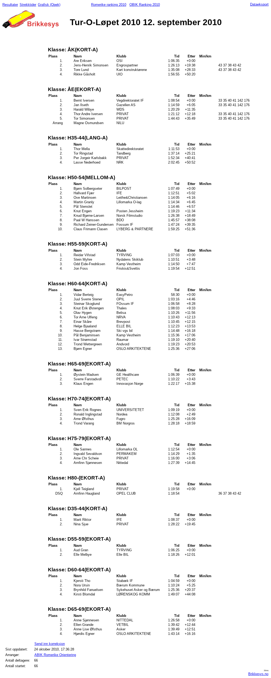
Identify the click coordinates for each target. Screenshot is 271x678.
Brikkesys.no (258, 674)
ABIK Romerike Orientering (55, 655)
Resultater (10, 5)
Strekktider (28, 5)
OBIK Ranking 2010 (144, 5)
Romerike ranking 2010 (108, 5)
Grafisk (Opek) (49, 5)
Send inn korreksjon (49, 644)
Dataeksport (259, 4)
